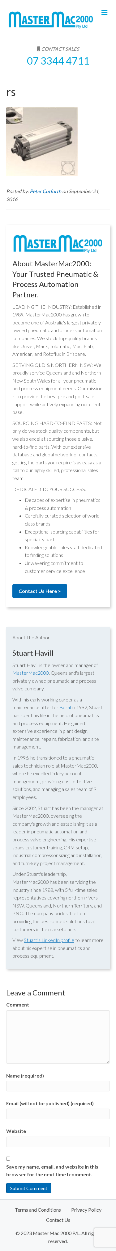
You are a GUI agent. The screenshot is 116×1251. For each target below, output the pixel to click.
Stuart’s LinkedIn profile (49, 940)
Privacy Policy (86, 1210)
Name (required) (25, 1075)
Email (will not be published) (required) (50, 1103)
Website (16, 1131)
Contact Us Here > (40, 591)
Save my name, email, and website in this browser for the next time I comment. (52, 1171)
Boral (65, 707)
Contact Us (58, 1220)
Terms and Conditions (38, 1210)
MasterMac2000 (30, 673)
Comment (17, 1004)
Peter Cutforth (46, 191)
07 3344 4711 (58, 61)
